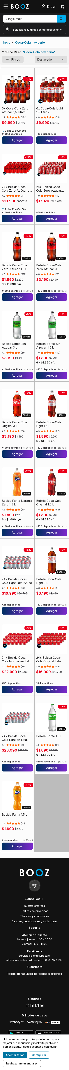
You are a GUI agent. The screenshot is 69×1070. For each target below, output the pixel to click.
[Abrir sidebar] (7, 6)
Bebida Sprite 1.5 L (49, 736)
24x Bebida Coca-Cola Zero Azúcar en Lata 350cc (16, 188)
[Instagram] (27, 1005)
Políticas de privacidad (34, 911)
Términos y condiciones (34, 916)
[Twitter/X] (37, 1005)
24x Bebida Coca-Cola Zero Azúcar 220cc (48, 188)
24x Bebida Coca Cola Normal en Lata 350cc (16, 659)
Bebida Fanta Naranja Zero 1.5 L (17, 502)
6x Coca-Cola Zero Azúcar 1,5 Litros (15, 110)
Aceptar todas (15, 1055)
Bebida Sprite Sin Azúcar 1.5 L (48, 345)
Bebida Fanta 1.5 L (14, 814)
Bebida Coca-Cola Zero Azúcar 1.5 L (14, 267)
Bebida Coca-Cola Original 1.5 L (48, 502)
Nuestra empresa (34, 905)
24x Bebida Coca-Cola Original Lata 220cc (48, 659)
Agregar (17, 140)
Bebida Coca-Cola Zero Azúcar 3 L (48, 267)
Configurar (39, 1055)
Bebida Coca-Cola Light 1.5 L (48, 424)
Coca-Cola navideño (30, 42)
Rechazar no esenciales (22, 1063)
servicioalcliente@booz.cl (34, 955)
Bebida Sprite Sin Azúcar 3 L (14, 345)
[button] (34, 19)
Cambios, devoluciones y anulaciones (35, 921)
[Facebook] (32, 1005)
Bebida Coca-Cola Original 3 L (14, 424)
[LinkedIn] (41, 1005)
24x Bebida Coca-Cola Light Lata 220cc (17, 581)
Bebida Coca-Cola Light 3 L (48, 581)
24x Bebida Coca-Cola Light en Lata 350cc (14, 738)
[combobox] (51, 59)
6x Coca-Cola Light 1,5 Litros (49, 110)
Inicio (6, 42)
